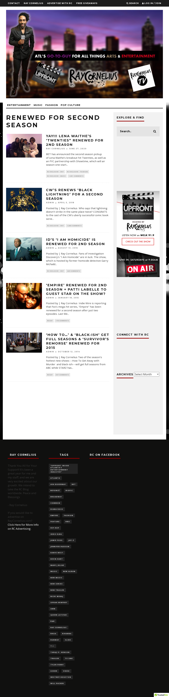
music (54, 571)
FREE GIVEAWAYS (86, 3)
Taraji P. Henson (60, 652)
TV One (69, 658)
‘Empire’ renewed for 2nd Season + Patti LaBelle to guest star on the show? (76, 289)
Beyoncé (55, 490)
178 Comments (62, 321)
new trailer (57, 590)
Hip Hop (55, 528)
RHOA (53, 633)
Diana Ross (57, 509)
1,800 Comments (74, 226)
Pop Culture (70, 105)
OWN (53, 609)
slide (68, 640)
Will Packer (57, 683)
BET (74, 484)
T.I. (52, 646)
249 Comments (73, 271)
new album (69, 571)
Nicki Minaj (57, 596)
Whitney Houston (61, 677)
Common (55, 503)
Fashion (51, 105)
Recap (50, 321)
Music (38, 105)
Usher (54, 671)
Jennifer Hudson (60, 546)
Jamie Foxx (57, 540)
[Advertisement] (138, 163)
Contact (14, 3)
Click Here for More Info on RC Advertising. (23, 527)
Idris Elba (56, 534)
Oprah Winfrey (59, 602)
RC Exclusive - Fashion (77, 172)
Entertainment (19, 105)
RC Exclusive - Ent (55, 172)
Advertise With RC (59, 3)
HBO (68, 521)
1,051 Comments (76, 176)
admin (50, 203)
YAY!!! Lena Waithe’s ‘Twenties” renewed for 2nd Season (74, 140)
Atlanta (55, 478)
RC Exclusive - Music (56, 176)
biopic (69, 490)
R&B (53, 621)
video (66, 671)
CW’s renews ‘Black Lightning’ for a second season (74, 194)
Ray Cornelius (33, 3)
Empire (54, 515)
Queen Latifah (59, 615)
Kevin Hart (57, 559)
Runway (55, 640)
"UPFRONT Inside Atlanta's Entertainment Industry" (60, 469)
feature (55, 521)
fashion (68, 515)
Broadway (56, 497)
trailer (55, 658)
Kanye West (57, 553)
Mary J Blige (57, 565)
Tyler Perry (57, 665)
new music (56, 578)
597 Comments (62, 375)
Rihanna (66, 633)
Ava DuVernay (58, 484)
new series (57, 584)
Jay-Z (71, 540)
